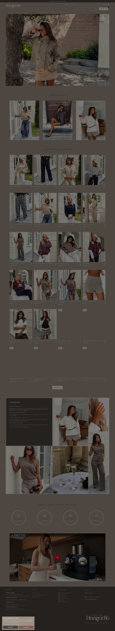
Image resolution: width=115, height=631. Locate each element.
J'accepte (26, 627)
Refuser (10, 627)
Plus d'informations (7, 624)
